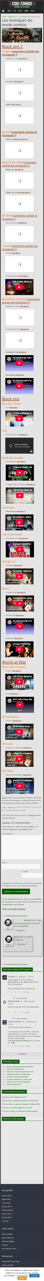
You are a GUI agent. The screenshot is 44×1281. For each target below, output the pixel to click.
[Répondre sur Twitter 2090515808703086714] (9, 1046)
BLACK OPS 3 (7, 1214)
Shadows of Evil (20, 1097)
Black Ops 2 (12, 17)
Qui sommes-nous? (9, 1248)
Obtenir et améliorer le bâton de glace (24, 1111)
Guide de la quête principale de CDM (20, 1072)
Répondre (21, 930)
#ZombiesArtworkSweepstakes (19, 1041)
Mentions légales (8, 1241)
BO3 (32, 11)
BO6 (9, 11)
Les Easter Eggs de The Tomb (21, 1108)
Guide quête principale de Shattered (20, 1067)
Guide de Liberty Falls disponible (18, 1082)
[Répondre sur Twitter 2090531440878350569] (9, 1012)
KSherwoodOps (14, 1001)
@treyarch (22, 977)
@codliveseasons (31, 1022)
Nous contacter (7, 1238)
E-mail (25, 871)
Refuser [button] (22, 1278)
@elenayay (35, 1007)
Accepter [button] (34, 1276)
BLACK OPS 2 (7, 1217)
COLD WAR (6, 1203)
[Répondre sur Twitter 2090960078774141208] (9, 992)
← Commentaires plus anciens (15, 916)
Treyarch (11, 977)
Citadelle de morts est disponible (18, 1074)
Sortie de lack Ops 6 (14, 1084)
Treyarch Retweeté (21, 998)
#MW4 (26, 982)
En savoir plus (22, 1275)
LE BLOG (5, 1221)
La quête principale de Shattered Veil (25, 1101)
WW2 (26, 11)
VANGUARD (6, 1199)
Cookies (5, 1245)
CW (14, 11)
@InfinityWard (13, 982)
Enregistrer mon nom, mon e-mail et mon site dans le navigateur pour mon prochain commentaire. (22, 884)
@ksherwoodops (29, 1001)
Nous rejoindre (7, 1234)
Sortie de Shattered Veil (15, 1069)
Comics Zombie (7, 1265)
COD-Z (4, 17)
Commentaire (8, 834)
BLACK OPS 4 (7, 1206)
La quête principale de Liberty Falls (19, 1079)
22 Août (30, 977)
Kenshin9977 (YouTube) (10, 1261)
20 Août (10, 1004)
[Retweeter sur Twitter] (13, 998)
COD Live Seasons (15, 1021)
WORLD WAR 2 (7, 1210)
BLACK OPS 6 (7, 1196)
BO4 (20, 11)
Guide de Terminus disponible (17, 1077)
